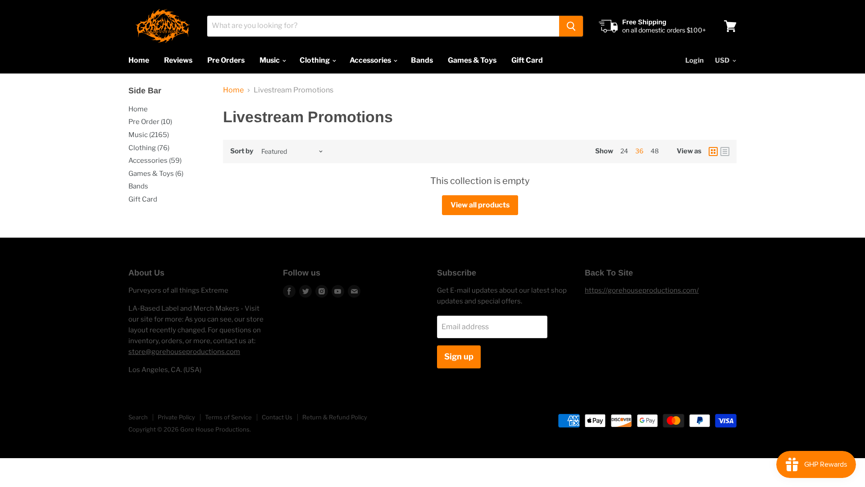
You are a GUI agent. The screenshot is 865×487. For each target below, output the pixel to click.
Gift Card (527, 60)
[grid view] (713, 151)
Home (138, 60)
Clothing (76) (148, 148)
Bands (422, 60)
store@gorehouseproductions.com (184, 352)
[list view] (724, 151)
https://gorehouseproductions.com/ (642, 290)
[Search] (571, 26)
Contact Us (277, 417)
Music (270, 60)
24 (624, 151)
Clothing (315, 60)
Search (138, 417)
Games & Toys (472, 60)
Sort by (241, 151)
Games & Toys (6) (155, 174)
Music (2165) (148, 135)
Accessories (371, 60)
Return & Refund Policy (334, 417)
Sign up (458, 356)
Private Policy (176, 417)
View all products (480, 205)
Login (694, 60)
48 (655, 151)
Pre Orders (226, 60)
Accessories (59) (155, 160)
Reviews (178, 60)
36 (639, 151)
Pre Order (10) (150, 122)
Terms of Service (228, 417)
